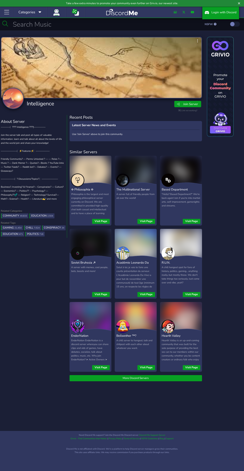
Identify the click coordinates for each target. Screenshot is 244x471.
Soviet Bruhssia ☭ (83, 262)
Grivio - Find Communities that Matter (89, 438)
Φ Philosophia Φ (82, 189)
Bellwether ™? (126, 336)
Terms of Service (131, 438)
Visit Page (101, 221)
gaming (12, 228)
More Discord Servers (136, 378)
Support (170, 438)
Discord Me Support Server (152, 435)
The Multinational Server (133, 189)
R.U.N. (166, 262)
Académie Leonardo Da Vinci (132, 264)
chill (33, 228)
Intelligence (40, 103)
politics (35, 234)
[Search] (5, 23)
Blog (162, 438)
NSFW (209, 24)
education (13, 234)
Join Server (190, 104)
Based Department (175, 189)
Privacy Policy (115, 438)
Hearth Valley (171, 336)
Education (42, 216)
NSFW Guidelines (149, 438)
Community (15, 216)
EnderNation (79, 336)
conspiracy (54, 228)
